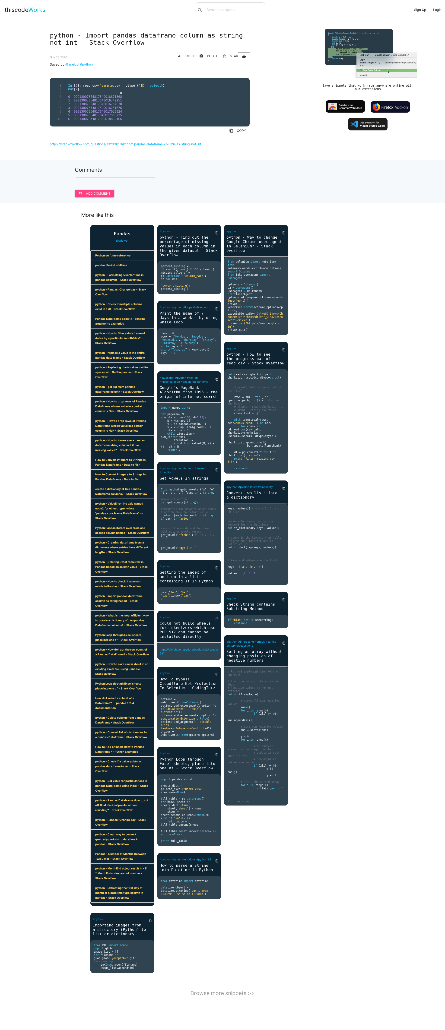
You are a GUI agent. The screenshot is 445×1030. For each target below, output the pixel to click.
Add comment (95, 193)
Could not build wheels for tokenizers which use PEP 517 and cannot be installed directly (187, 630)
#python (86, 64)
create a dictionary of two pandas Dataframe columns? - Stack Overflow (121, 491)
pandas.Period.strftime (111, 265)
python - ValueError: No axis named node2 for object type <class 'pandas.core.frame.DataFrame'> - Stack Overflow (119, 511)
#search (192, 377)
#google (186, 381)
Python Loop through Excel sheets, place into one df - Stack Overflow (118, 637)
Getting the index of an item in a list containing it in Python (186, 576)
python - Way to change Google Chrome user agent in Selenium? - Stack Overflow (254, 244)
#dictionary (265, 487)
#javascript (167, 377)
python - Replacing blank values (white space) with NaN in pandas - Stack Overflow (121, 372)
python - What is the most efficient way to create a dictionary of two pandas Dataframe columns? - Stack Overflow (122, 620)
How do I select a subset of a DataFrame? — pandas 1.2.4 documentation (114, 703)
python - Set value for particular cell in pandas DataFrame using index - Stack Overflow (121, 785)
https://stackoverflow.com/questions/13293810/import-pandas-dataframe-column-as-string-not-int (125, 144)
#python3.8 (203, 859)
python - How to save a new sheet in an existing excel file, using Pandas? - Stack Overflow (121, 669)
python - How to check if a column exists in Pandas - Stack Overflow (118, 584)
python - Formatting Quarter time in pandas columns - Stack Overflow (119, 277)
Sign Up (420, 10)
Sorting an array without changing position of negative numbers (254, 656)
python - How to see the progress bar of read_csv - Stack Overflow (255, 358)
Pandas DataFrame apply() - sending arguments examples (120, 321)
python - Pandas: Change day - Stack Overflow (120, 292)
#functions (188, 859)
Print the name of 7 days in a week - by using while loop (189, 317)
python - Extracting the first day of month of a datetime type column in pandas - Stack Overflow (119, 892)
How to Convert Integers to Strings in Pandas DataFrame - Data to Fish (120, 462)
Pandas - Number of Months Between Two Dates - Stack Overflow (120, 856)
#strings (188, 468)
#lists (253, 487)
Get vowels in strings (184, 478)
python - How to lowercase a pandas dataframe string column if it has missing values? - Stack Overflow (120, 445)
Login (437, 10)
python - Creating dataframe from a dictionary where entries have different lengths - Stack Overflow (121, 547)
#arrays (260, 641)
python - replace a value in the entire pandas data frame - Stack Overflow (120, 355)
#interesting (246, 641)
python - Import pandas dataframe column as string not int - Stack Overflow (119, 600)
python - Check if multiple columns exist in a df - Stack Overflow (118, 306)
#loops (187, 307)
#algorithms (200, 381)
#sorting (271, 641)
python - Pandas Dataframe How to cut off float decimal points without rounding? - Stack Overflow (121, 805)
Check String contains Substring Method (250, 606)
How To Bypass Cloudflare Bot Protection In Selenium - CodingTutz (189, 683)
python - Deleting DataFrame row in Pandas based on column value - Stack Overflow (121, 566)
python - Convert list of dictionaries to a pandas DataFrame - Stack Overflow (121, 734)
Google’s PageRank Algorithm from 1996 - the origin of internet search (189, 392)
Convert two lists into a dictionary (251, 495)
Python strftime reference (112, 255)
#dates (176, 859)
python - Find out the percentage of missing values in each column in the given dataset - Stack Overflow (189, 246)
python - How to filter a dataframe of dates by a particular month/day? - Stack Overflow (120, 338)
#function (166, 472)
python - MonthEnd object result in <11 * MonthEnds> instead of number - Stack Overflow (121, 873)
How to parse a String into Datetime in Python (186, 867)
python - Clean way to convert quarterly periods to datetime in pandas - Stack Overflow (116, 839)
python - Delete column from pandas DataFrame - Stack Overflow (120, 720)
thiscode (25, 9)
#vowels (200, 468)
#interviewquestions (239, 645)
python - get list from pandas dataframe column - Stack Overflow (119, 389)
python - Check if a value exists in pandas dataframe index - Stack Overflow (118, 766)
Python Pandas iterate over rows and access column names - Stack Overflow (122, 530)
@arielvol (72, 64)
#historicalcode (170, 381)
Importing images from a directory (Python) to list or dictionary (119, 929)
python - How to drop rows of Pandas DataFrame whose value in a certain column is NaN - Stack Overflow (120, 406)
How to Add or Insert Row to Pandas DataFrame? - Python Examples (119, 749)
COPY (237, 131)
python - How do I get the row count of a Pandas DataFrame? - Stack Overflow (122, 652)
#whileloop (200, 307)
